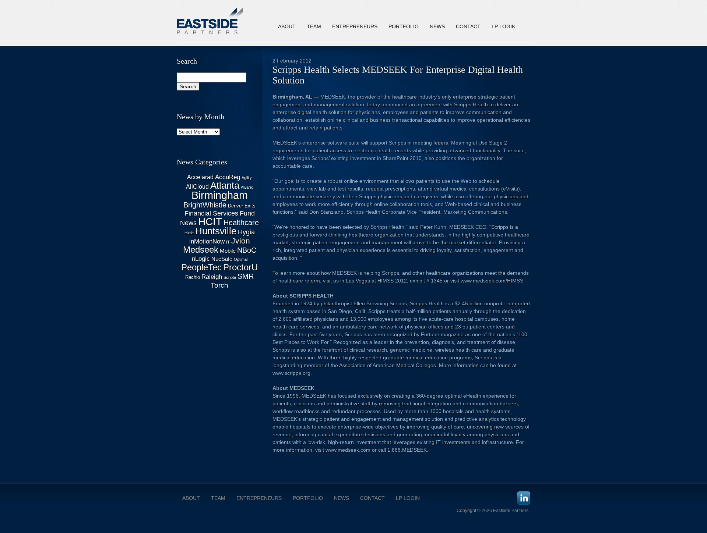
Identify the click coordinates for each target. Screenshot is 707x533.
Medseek (200, 250)
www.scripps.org (291, 373)
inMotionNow (207, 241)
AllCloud (197, 187)
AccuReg (227, 177)
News (437, 26)
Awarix (247, 187)
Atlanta (224, 185)
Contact (468, 26)
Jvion (240, 241)
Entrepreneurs (354, 26)
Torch (219, 285)
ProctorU (240, 267)
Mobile (228, 251)
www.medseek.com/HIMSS (492, 281)
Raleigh (211, 276)
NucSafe (221, 259)
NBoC (246, 250)
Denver (235, 206)
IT (228, 242)
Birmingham (219, 195)
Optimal (240, 259)
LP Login (504, 26)
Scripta (230, 277)
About (287, 26)
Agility (247, 177)
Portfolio (403, 26)
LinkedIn (523, 498)
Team (314, 26)
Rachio (192, 277)
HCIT (210, 221)
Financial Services (211, 213)
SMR (246, 276)
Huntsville (215, 231)
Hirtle (189, 233)
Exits (250, 206)
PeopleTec (201, 267)
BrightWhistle (204, 205)
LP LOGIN (408, 498)
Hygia (246, 232)
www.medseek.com (348, 450)
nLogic (201, 258)
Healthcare (241, 222)
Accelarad (200, 177)
